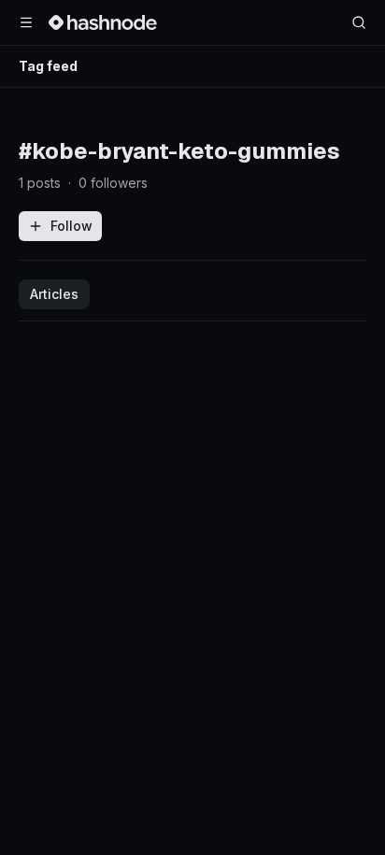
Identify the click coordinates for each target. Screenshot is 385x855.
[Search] (359, 22)
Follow (71, 226)
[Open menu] (26, 22)
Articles (54, 294)
